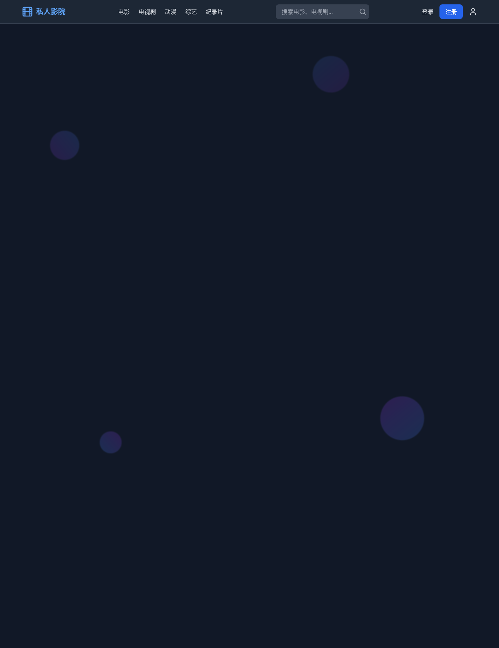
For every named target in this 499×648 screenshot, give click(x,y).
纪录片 (214, 12)
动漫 (170, 12)
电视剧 (147, 12)
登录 (428, 12)
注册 (451, 12)
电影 (124, 12)
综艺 (191, 12)
